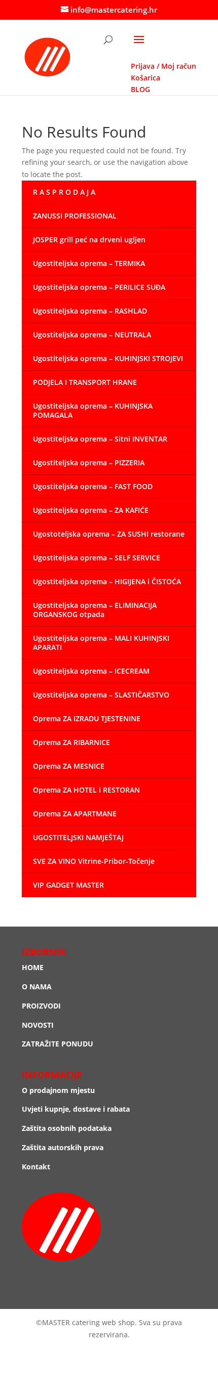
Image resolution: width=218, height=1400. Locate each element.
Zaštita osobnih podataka (67, 1128)
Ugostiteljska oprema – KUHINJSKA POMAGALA (93, 410)
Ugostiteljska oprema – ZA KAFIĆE (91, 510)
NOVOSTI (38, 1025)
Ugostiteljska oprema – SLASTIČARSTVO (101, 694)
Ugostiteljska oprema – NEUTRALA (92, 334)
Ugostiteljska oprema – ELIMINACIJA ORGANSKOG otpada (95, 609)
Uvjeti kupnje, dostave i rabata (76, 1109)
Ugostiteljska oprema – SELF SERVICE (96, 557)
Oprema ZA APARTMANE (75, 813)
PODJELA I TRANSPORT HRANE (85, 382)
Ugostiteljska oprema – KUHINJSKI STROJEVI (108, 358)
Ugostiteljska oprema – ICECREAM (91, 671)
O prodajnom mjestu (58, 1090)
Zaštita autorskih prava (62, 1147)
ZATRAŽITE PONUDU (57, 1043)
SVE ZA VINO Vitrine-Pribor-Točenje (94, 861)
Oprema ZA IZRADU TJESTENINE (86, 718)
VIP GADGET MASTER (68, 885)
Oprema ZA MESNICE (68, 766)
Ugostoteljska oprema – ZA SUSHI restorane (109, 534)
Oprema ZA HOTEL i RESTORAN (86, 790)
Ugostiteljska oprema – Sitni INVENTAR (100, 439)
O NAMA (37, 986)
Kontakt (36, 1166)
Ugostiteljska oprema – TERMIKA (89, 263)
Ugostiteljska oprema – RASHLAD (90, 311)
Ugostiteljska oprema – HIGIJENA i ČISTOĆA (107, 581)
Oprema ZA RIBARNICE (71, 742)
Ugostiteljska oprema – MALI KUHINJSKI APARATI (101, 642)
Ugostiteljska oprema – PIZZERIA (88, 462)
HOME (33, 967)
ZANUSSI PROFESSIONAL (75, 216)
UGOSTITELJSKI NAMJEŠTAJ (78, 837)
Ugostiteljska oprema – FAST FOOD (93, 486)
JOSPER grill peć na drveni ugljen (89, 239)
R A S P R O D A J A (64, 192)
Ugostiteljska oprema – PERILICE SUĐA (99, 287)
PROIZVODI (41, 1006)
